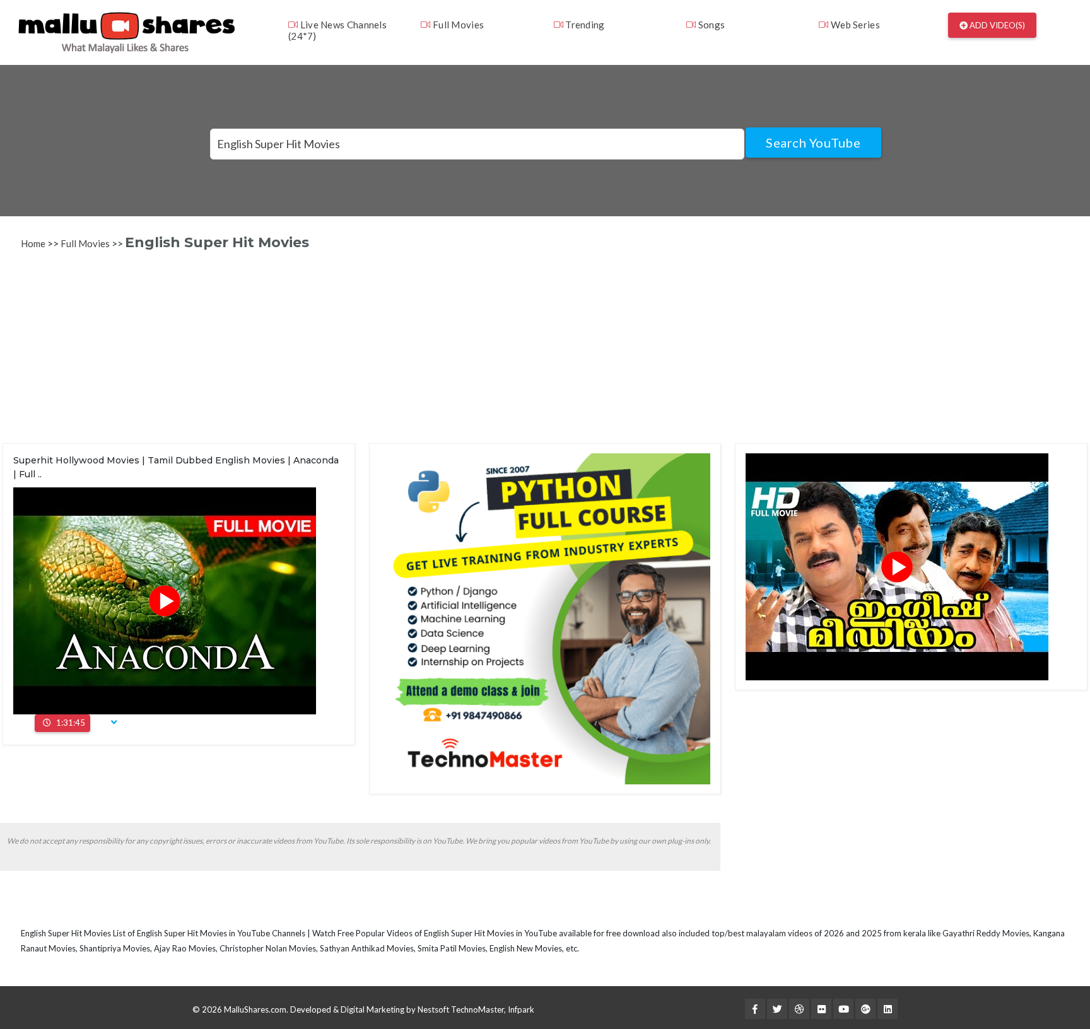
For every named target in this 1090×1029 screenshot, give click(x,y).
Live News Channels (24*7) (337, 30)
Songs (710, 24)
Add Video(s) (996, 25)
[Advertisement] (383, 355)
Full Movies (457, 24)
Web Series (854, 24)
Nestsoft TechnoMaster (461, 1009)
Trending (584, 24)
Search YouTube (813, 142)
